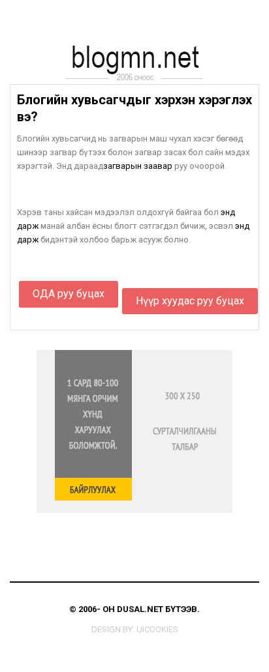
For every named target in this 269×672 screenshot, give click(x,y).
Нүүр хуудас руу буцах (190, 301)
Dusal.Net (140, 609)
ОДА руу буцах (68, 293)
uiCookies (157, 629)
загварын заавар (137, 166)
